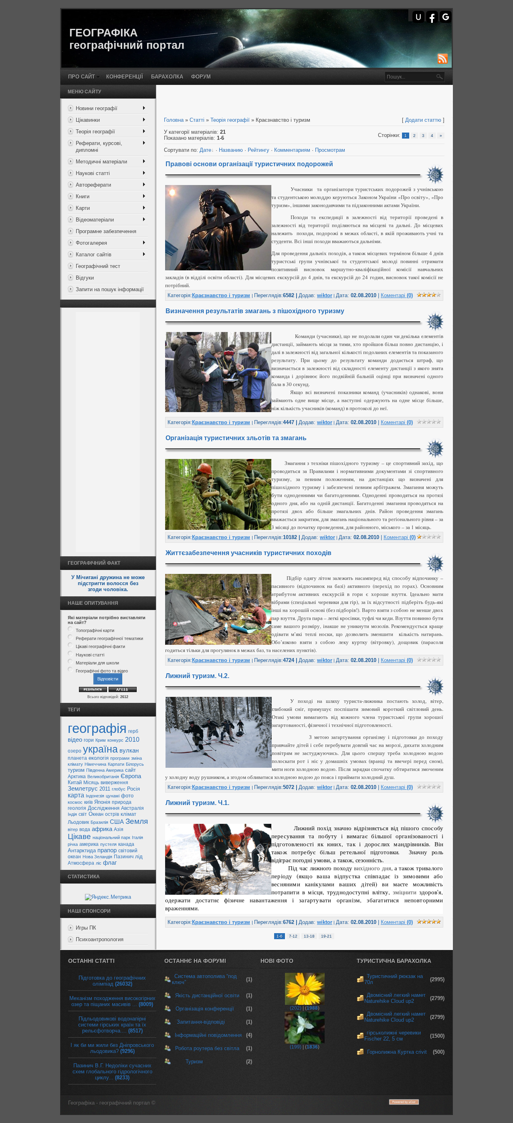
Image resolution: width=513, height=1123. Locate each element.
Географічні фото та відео (102, 670)
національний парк (111, 837)
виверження (114, 782)
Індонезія (95, 795)
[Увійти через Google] (446, 17)
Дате (205, 150)
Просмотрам (330, 150)
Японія (102, 802)
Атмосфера (81, 863)
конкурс (115, 740)
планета (77, 758)
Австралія (132, 808)
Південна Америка (104, 770)
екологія (99, 758)
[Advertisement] (108, 432)
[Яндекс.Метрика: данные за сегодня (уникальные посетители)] (108, 897)
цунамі (112, 795)
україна (100, 749)
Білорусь (135, 764)
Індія (72, 814)
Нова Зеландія (97, 856)
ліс (98, 863)
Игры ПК (86, 928)
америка (89, 844)
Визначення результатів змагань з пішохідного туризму (255, 311)
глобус (118, 789)
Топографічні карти (95, 630)
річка (73, 844)
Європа (131, 776)
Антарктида (82, 850)
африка (102, 829)
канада (126, 844)
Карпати (116, 764)
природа (121, 802)
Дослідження (103, 808)
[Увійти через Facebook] (432, 17)
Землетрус (83, 788)
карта (76, 795)
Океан (96, 814)
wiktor (324, 295)
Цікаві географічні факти (100, 646)
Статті (197, 120)
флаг (110, 862)
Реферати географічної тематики (109, 638)
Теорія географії (230, 120)
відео (75, 740)
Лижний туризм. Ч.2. (197, 675)
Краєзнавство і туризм (221, 295)
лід (139, 856)
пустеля (108, 844)
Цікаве (79, 836)
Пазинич (123, 856)
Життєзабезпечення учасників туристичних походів (248, 552)
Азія (118, 829)
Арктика (77, 776)
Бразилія (99, 822)
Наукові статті (90, 654)
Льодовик (78, 822)
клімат (128, 814)
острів (112, 814)
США (117, 822)
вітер (73, 829)
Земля (136, 821)
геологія (77, 808)
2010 (132, 739)
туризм (76, 770)
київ (88, 802)
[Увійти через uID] (418, 17)
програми (119, 758)
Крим (100, 740)
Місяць (91, 782)
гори (89, 740)
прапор (107, 850)
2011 (104, 789)
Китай (75, 782)
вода (84, 829)
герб (133, 731)
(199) (295, 1047)
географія (97, 728)
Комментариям (292, 150)
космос (75, 802)
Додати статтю (423, 120)
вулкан (129, 750)
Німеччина (95, 764)
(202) (295, 1008)
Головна (174, 120)
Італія (137, 837)
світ (83, 814)
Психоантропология (99, 939)
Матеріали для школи (97, 662)
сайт (130, 770)
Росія (133, 789)
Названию (231, 150)
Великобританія (103, 776)
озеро (74, 751)
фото (127, 796)
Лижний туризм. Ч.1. (197, 802)
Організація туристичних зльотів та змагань (236, 438)
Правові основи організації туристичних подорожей (249, 164)
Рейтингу (258, 150)
